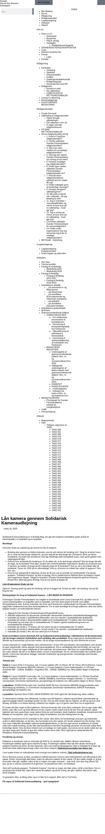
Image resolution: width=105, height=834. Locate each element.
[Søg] (33, 11)
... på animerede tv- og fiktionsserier (56, 288)
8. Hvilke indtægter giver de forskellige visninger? (57, 186)
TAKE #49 (56, 506)
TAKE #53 (56, 496)
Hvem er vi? (46, 34)
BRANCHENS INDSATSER (53, 348)
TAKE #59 (56, 483)
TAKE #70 (56, 457)
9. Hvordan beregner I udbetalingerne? (56, 190)
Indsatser (45, 23)
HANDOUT (57, 384)
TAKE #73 (56, 450)
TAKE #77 (56, 441)
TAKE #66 (56, 466)
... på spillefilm (52, 301)
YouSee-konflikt (48, 264)
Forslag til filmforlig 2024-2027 (55, 277)
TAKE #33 (56, 508)
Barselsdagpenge (49, 100)
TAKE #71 (56, 455)
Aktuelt (44, 25)
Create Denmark (48, 113)
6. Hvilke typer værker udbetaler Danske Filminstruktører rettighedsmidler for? (56, 169)
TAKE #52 (56, 499)
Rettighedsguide (53, 82)
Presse (44, 54)
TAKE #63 (56, 473)
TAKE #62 (56, 476)
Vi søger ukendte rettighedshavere (54, 126)
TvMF (44, 409)
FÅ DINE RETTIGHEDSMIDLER (52, 130)
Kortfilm (49, 77)
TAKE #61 (56, 478)
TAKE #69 (56, 460)
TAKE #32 (56, 510)
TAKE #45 (56, 503)
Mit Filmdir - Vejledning (51, 240)
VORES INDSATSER (56, 315)
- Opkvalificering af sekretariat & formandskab (60, 333)
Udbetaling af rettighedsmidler (55, 116)
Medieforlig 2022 (54, 269)
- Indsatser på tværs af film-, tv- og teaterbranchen (60, 393)
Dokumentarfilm (53, 75)
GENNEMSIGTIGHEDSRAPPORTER (58, 48)
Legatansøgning (48, 20)
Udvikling (50, 70)
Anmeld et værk (53, 89)
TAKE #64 (56, 471)
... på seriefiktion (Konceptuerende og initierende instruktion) (56, 296)
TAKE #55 (56, 492)
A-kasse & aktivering (50, 98)
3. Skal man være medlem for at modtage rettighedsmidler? (56, 150)
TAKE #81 (56, 432)
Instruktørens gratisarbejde (53, 308)
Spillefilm (50, 72)
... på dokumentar (54, 292)
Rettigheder (46, 86)
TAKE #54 (56, 494)
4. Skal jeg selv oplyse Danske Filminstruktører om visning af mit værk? (57, 157)
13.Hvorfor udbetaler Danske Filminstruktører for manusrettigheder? (57, 224)
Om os (44, 14)
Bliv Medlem (47, 11)
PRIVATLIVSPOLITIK (51, 52)
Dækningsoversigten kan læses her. (75, 748)
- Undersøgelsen (59, 389)
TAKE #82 (56, 430)
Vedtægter (51, 43)
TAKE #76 (56, 443)
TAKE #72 (56, 453)
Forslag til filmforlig (50, 273)
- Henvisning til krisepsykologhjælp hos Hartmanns (60, 326)
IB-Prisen (45, 310)
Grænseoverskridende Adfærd (55, 313)
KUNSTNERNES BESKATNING (49, 103)
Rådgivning (46, 16)
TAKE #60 (56, 480)
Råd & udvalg (52, 41)
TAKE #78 (56, 439)
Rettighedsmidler (49, 18)
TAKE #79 (56, 436)
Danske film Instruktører (9, 3)
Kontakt (44, 59)
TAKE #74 (56, 448)
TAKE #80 (56, 434)
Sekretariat (51, 36)
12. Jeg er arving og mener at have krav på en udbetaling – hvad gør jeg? (56, 215)
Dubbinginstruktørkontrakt (58, 79)
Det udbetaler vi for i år (56, 123)
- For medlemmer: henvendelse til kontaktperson (60, 319)
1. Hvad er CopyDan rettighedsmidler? (55, 137)
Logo (48, 57)
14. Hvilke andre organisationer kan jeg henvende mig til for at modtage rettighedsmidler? (56, 233)
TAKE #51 (56, 501)
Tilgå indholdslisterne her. (80, 752)
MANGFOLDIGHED (50, 398)
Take (43, 423)
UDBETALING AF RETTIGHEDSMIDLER (57, 94)
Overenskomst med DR (57, 84)
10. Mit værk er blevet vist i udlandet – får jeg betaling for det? (56, 196)
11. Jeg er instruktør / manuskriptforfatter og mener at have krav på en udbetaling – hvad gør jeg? (56, 205)
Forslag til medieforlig (51, 267)
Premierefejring (48, 412)
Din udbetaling (53, 91)
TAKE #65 (56, 469)
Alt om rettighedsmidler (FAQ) (54, 134)
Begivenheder (47, 420)
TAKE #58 (56, 485)
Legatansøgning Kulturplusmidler (48, 250)
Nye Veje (45, 262)
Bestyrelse (51, 38)
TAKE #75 (56, 446)
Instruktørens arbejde (51, 285)
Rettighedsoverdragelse (62, 45)
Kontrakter (46, 68)
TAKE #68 (56, 462)
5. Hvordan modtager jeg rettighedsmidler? (56, 163)
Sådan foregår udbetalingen (52, 119)
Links (43, 50)
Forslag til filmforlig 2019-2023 (55, 281)
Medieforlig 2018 (54, 271)
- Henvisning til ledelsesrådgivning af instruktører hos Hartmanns (60, 341)
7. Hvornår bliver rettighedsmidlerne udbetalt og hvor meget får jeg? (56, 179)
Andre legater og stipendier (53, 253)
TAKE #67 (56, 464)
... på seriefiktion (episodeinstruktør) (55, 304)
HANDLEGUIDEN (60, 386)
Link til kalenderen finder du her (18, 584)
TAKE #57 (56, 487)
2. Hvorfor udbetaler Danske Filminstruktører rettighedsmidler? (57, 143)
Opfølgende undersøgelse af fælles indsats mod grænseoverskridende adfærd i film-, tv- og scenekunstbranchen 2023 (61, 374)
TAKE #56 (56, 489)
